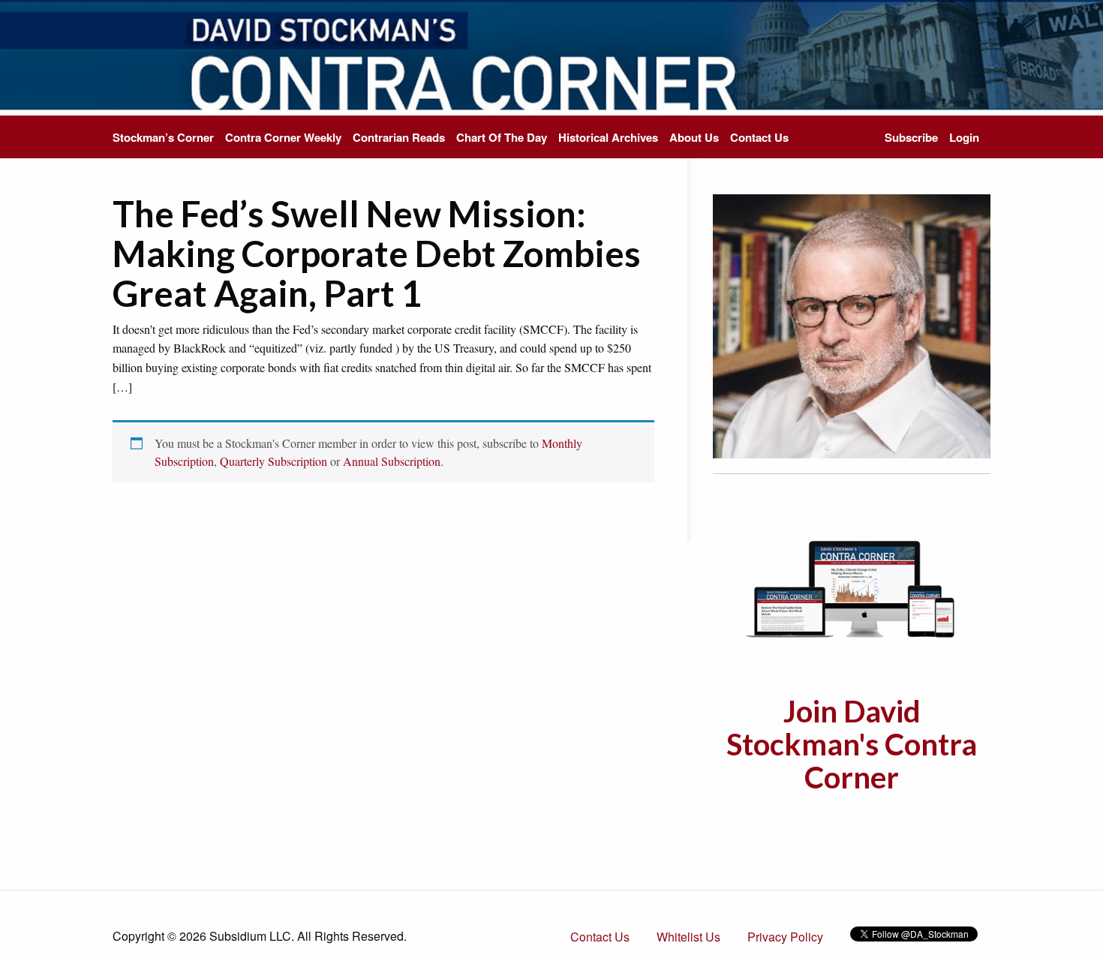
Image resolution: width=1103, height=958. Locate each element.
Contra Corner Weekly (283, 137)
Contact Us (759, 137)
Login (964, 137)
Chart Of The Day (501, 137)
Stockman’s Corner (163, 137)
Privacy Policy (785, 936)
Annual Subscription (391, 461)
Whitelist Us (688, 936)
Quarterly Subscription (273, 461)
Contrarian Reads (399, 137)
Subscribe (911, 137)
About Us (694, 137)
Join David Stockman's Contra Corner (851, 744)
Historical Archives (608, 137)
